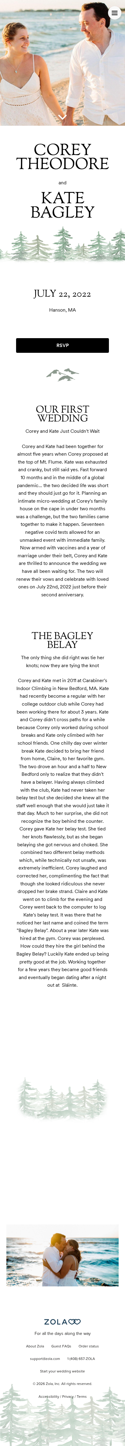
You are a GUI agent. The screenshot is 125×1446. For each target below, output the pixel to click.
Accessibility (49, 1397)
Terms (82, 1397)
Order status (89, 1346)
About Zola (35, 1346)
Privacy (68, 1397)
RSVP (62, 345)
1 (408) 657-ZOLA (81, 1359)
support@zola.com (45, 1359)
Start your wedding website (62, 1371)
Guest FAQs (61, 1346)
